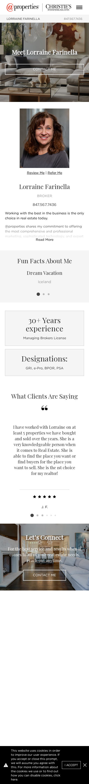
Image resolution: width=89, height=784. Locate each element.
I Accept (71, 765)
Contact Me (44, 69)
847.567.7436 (73, 18)
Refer (55, 173)
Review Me (35, 173)
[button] (85, 765)
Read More (44, 240)
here (14, 779)
